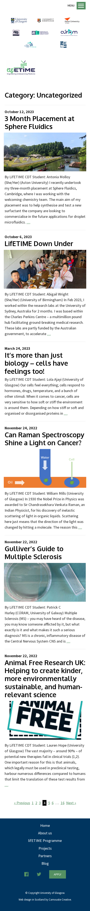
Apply (57, 874)
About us (45, 833)
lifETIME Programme (45, 840)
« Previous (22, 802)
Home (45, 825)
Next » (71, 802)
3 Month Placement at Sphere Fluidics (39, 122)
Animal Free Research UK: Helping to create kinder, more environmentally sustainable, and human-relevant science (45, 678)
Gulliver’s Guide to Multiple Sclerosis (34, 552)
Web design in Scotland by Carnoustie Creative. (45, 899)
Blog (45, 863)
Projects (45, 848)
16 (62, 802)
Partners (45, 855)
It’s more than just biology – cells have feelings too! (36, 363)
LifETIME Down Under (39, 243)
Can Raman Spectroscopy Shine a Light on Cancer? (44, 438)
